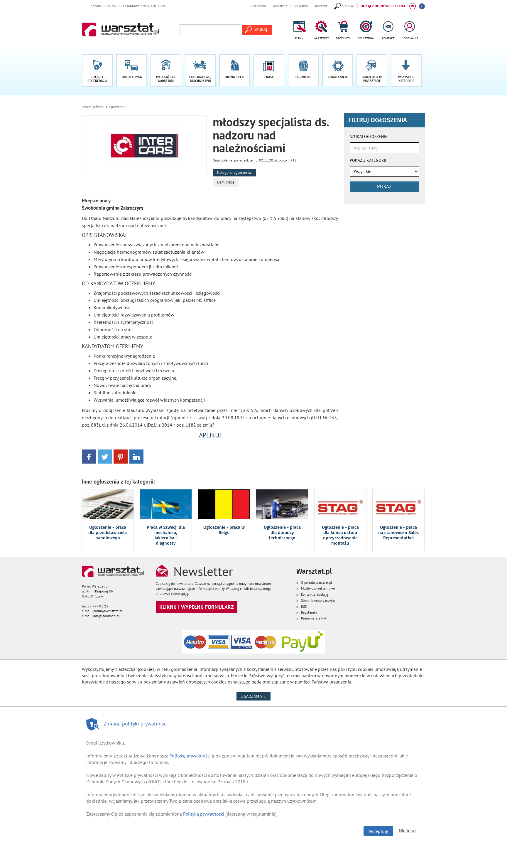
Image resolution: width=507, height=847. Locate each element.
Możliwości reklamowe (318, 588)
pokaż (384, 186)
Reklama (301, 6)
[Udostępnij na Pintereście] (121, 456)
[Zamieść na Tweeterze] (105, 456)
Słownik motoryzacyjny (318, 600)
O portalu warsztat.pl (316, 582)
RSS (304, 606)
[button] (406, 70)
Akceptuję (378, 831)
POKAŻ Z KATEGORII (368, 160)
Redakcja (280, 6)
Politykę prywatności (190, 756)
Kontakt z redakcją (314, 594)
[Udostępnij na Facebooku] (89, 456)
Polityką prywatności (203, 814)
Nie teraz (407, 830)
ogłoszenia (116, 107)
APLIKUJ (210, 435)
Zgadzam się (256, 696)
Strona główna (93, 107)
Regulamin (309, 612)
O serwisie (258, 6)
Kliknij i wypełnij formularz (196, 607)
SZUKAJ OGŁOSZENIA (368, 136)
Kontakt (321, 6)
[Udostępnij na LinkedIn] (136, 456)
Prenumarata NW (314, 618)
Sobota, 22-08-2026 (115, 6)
